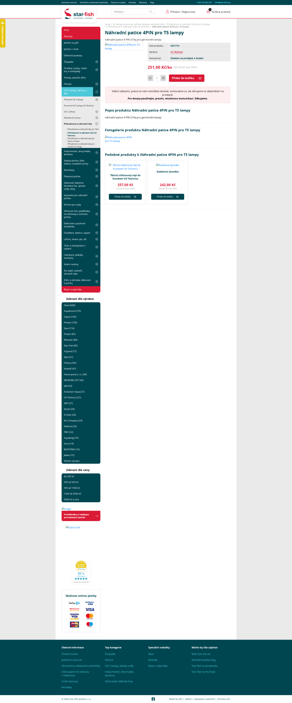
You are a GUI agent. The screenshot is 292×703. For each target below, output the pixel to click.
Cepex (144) (70, 316)
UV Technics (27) (72, 397)
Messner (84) (70, 339)
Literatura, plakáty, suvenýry (73, 256)
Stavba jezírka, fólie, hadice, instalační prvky (76, 162)
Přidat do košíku (183, 78)
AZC (180, 699)
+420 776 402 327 (204, 2)
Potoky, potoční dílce (75, 77)
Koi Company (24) (73, 420)
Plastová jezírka (72, 176)
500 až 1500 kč (72, 487)
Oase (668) (69, 305)
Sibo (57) (68, 357)
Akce (66, 29)
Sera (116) (69, 328)
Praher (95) (69, 333)
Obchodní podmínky (94, 2)
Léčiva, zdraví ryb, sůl (75, 239)
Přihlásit (175, 12)
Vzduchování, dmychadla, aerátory (77, 153)
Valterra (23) (70, 426)
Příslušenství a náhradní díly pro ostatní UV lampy (81, 145)
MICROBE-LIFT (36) (73, 380)
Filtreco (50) (70, 362)
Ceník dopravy (70, 681)
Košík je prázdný (221, 12)
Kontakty (132, 2)
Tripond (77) (70, 351)
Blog (152, 2)
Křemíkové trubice (72, 117)
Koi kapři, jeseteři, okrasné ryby (73, 272)
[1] (151, 12)
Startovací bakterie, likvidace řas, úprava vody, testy (74, 185)
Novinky (68, 36)
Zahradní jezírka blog (204, 660)
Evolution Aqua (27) (74, 391)
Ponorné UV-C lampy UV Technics (79, 105)
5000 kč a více (71, 499)
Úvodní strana (70, 654)
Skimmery (69, 169)
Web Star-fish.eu (201, 654)
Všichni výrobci (72, 460)
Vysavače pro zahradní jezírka (75, 197)
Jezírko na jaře (71, 42)
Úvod (107, 24)
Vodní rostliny (71, 264)
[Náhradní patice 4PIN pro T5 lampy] (124, 46)
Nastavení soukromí (204, 699)
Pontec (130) (70, 322)
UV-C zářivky (69, 111)
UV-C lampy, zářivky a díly (75, 92)
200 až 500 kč (71, 482)
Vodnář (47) (70, 368)
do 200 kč (69, 476)
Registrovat (188, 12)
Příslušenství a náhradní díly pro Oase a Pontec (81, 139)
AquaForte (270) (72, 310)
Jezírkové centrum (69, 2)
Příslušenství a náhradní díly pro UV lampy (188, 24)
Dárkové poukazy (73, 55)
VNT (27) (68, 403)
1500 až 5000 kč (72, 493)
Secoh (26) (69, 408)
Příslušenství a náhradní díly (78, 123)
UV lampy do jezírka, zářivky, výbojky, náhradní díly (138, 24)
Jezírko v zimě (71, 49)
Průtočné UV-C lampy (73, 99)
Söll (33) (68, 385)
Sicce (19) (69, 443)
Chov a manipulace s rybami (74, 247)
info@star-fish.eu (222, 2)
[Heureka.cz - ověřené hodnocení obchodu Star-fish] (81, 573)
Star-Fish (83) (71, 345)
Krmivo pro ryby (72, 204)
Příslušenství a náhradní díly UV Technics (82, 134)
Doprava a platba (118, 2)
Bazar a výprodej (73, 289)
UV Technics (176, 52)
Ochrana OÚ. (223, 699)
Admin (188, 699)
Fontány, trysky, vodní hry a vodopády (75, 70)
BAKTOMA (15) (72, 449)
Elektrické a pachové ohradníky (74, 225)
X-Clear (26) (70, 414)
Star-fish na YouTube (203, 671)
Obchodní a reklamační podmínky (81, 665)
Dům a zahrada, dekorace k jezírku (77, 281)
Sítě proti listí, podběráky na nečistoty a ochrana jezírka (77, 214)
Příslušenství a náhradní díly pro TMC (83, 129)
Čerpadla (68, 61)
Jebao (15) (69, 455)
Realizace (143, 2)
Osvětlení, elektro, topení (77, 232)
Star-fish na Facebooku (205, 665)
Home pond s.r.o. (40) (75, 374)
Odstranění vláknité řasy (119, 681)
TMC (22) (68, 432)
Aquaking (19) (71, 437)
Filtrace (67, 83)
